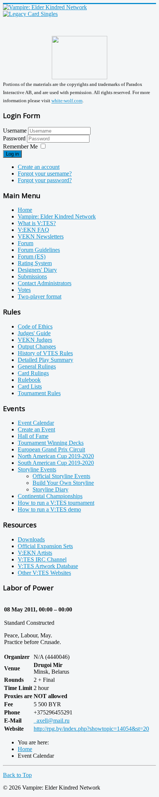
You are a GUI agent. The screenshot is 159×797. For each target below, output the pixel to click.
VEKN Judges (35, 340)
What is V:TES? (37, 223)
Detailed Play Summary (45, 360)
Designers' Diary (37, 270)
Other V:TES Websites (44, 573)
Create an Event (36, 429)
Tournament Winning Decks (51, 443)
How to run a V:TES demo (49, 509)
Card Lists (30, 386)
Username (15, 130)
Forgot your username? (45, 173)
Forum (25, 243)
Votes (24, 290)
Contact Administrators (44, 283)
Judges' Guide (34, 333)
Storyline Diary (50, 489)
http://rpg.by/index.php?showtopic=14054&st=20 (91, 729)
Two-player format (39, 296)
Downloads (31, 539)
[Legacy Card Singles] (30, 14)
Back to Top (17, 775)
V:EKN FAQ (33, 230)
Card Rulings (33, 373)
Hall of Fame (33, 436)
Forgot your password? (45, 180)
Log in (12, 154)
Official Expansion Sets (45, 546)
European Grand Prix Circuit (51, 449)
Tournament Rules (39, 393)
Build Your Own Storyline (63, 483)
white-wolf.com (66, 101)
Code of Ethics (35, 326)
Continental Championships (50, 496)
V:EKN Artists (35, 553)
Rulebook (29, 380)
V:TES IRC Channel (42, 559)
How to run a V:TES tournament (56, 503)
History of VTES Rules (45, 353)
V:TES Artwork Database (48, 566)
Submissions (32, 276)
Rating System (35, 263)
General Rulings (37, 366)
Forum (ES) (31, 256)
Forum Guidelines (39, 250)
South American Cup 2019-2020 (56, 463)
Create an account (39, 167)
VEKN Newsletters (41, 236)
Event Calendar (36, 423)
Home (25, 210)
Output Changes (37, 346)
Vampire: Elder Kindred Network (57, 216)
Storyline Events (37, 469)
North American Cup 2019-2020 (56, 456)
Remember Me (20, 146)
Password (15, 138)
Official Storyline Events (61, 476)
